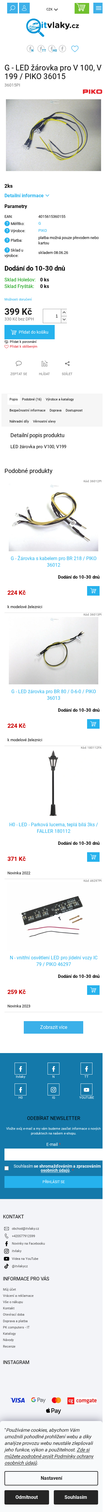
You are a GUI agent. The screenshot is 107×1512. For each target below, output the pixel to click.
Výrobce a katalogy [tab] (60, 399)
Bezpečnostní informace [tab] (27, 410)
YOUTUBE (86, 1089)
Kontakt (9, 1308)
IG (53, 1089)
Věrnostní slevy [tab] (44, 421)
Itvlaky (20, 1069)
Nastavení (51, 1478)
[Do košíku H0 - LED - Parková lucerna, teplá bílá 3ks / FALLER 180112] (93, 857)
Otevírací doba (13, 1315)
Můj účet (9, 1289)
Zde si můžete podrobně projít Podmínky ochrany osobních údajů (48, 1456)
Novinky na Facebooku (28, 1244)
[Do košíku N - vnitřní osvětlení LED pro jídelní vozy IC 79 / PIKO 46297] (93, 990)
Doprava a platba (15, 1321)
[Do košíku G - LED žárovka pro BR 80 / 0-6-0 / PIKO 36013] (93, 724)
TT (86, 1069)
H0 (20, 1089)
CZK (50, 9)
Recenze (9, 1346)
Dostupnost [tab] (74, 410)
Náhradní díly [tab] (19, 421)
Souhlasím (75, 1497)
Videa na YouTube (25, 1259)
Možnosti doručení (18, 299)
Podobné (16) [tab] (32, 399)
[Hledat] (12, 7)
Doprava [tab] (56, 410)
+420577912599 (23, 1236)
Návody (8, 1340)
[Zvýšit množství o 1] (64, 312)
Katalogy (9, 1334)
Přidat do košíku (33, 332)
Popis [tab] (14, 399)
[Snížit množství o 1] (64, 319)
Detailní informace (24, 195)
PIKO (42, 230)
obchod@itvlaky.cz (25, 1229)
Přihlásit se (54, 1182)
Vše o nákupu (13, 1302)
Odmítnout (26, 1497)
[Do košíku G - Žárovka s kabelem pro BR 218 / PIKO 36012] (93, 591)
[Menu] (98, 7)
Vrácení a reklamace (18, 1296)
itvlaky (16, 1251)
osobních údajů (55, 1170)
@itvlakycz (20, 1266)
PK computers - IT (16, 1327)
